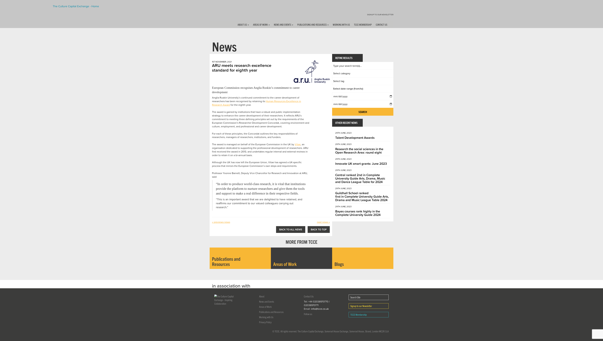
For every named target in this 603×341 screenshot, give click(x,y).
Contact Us (381, 24)
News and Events (283, 24)
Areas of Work (260, 24)
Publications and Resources (312, 24)
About (261, 296)
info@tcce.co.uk (320, 308)
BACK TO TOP (319, 229)
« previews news (221, 222)
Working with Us (341, 24)
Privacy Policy (265, 322)
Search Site (355, 297)
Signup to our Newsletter (380, 14)
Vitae (298, 144)
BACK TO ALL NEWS (290, 229)
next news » (323, 222)
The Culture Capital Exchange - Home (219, 13)
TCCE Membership (363, 24)
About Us (242, 24)
